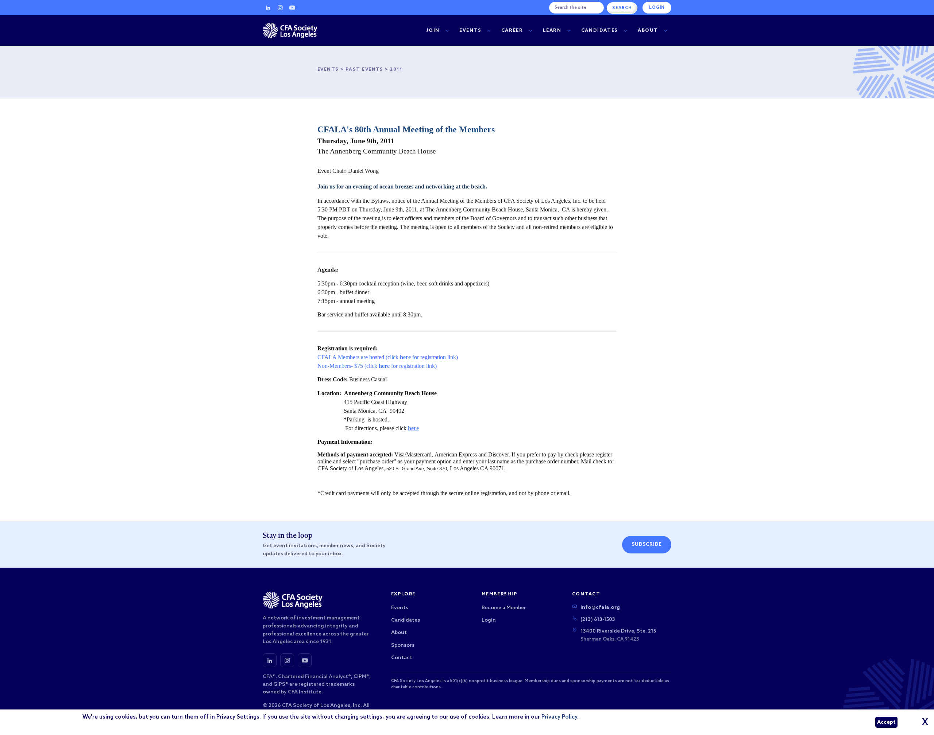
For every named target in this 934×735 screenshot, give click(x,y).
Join (433, 30)
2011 (396, 69)
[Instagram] (280, 7)
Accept (886, 722)
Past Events (364, 69)
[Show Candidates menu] (625, 30)
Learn (552, 30)
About (648, 30)
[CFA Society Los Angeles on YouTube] (305, 660)
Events (470, 30)
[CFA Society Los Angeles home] (290, 30)
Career (512, 30)
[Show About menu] (665, 30)
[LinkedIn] (268, 7)
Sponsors (402, 645)
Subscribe (647, 544)
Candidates (599, 30)
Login (657, 7)
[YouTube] (292, 7)
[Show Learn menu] (569, 30)
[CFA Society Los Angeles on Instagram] (287, 660)
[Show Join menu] (447, 30)
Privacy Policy (559, 717)
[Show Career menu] (530, 30)
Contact (401, 658)
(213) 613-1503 (597, 620)
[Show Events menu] (489, 30)
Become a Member (504, 608)
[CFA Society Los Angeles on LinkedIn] (270, 660)
